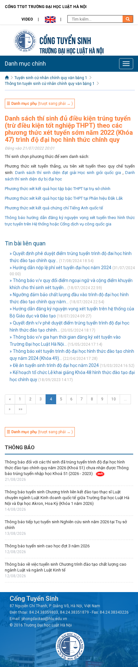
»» (20, 409)
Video (27, 19)
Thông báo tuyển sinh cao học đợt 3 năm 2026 (47, 546)
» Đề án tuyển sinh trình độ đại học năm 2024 (54, 365)
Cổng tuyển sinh (65, 40)
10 (113, 399)
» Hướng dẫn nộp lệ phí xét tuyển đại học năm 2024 (60, 267)
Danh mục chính (25, 63)
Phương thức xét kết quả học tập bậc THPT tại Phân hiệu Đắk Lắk (64, 198)
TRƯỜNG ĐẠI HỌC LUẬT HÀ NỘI (71, 50)
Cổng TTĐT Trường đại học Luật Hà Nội (46, 7)
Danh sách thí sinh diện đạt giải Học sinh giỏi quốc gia (68, 172)
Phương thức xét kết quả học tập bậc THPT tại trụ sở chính (57, 188)
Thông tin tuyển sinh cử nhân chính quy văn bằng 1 (50, 83)
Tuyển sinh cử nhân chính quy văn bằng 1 (50, 78)
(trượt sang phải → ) (40, 103)
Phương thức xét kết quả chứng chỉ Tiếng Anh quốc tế (54, 208)
